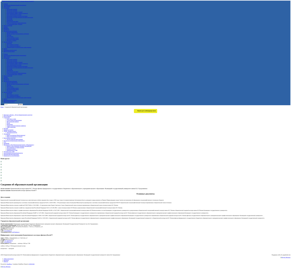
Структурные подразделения (14, 120)
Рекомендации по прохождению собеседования (19, 47)
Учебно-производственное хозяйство (16, 125)
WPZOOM (31, 264)
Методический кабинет (13, 121)
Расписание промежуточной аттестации (17, 16)
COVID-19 (6, 29)
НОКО (5, 48)
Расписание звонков (12, 10)
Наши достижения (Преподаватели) (16, 135)
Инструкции (10, 36)
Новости (6, 261)
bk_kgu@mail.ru (9, 240)
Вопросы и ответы (11, 40)
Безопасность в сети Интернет (11, 155)
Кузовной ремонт (11, 149)
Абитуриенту (7, 6)
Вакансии (9, 43)
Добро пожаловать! (9, 258)
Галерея (6, 27)
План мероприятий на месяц (14, 14)
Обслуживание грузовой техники (15, 147)
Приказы (9, 35)
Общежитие (10, 20)
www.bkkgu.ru (7, 242)
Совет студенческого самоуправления (16, 23)
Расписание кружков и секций (14, 12)
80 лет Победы (7, 116)
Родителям (9, 18)
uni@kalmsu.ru (15, 232)
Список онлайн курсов (13, 38)
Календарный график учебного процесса (17, 13)
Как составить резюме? (13, 44)
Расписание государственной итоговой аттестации (20, 17)
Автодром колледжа (12, 132)
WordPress (9, 264)
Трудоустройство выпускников (15, 139)
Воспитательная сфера (12, 21)
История (6, 128)
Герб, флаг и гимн (11, 119)
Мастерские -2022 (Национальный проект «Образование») (19, 144)
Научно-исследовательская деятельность (14, 140)
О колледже (7, 117)
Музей (8, 123)
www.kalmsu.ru (8, 230)
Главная (6, 3)
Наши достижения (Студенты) (14, 136)
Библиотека (10, 124)
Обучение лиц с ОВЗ (9, 151)
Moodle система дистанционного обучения (18, 33)
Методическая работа (9, 51)
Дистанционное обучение (10, 31)
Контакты (6, 28)
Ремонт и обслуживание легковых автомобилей (19, 146)
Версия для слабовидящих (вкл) (146, 110)
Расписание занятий (12, 9)
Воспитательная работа (13, 39)
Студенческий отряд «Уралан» (14, 24)
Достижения (7, 134)
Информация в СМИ (12, 150)
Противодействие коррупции (11, 154)
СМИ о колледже (11, 127)
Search (2, 104)
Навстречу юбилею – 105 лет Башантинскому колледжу (18, 115)
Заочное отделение (8, 129)
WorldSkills (6, 143)
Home (2, 107)
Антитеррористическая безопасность (13, 153)
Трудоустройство (8, 42)
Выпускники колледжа (10, 138)
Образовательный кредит (10, 50)
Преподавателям (8, 25)
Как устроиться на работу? (13, 46)
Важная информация (12, 32)
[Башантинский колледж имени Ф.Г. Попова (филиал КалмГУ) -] (17, 1)
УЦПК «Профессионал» (10, 131)
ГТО (5, 142)
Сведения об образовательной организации (15, 5)
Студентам (6, 8)
